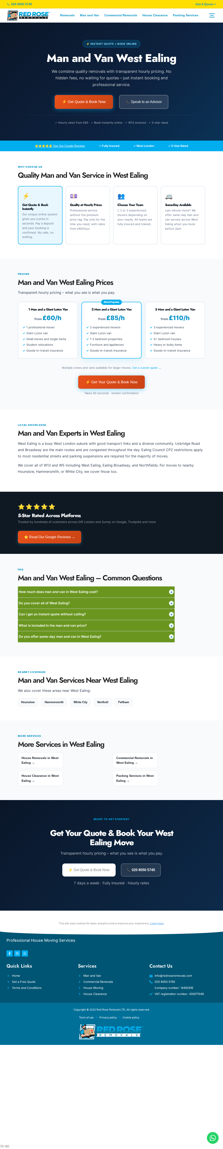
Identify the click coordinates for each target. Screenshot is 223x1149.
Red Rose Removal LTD (110, 1009)
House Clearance (155, 15)
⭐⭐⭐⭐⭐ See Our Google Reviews (60, 146)
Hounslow (28, 702)
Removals (67, 15)
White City (80, 702)
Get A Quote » (206, 4)
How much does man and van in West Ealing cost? (96, 592)
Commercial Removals (120, 15)
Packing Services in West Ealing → (135, 778)
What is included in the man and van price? (96, 625)
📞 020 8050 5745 (141, 870)
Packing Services (185, 15)
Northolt (102, 702)
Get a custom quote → (146, 367)
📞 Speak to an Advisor (144, 102)
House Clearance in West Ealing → (40, 778)
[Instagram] (17, 953)
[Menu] (212, 15)
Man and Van (89, 15)
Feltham (123, 702)
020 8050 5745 (21, 4)
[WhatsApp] (213, 1138)
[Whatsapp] (25, 953)
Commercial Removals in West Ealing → (134, 760)
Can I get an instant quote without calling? (96, 614)
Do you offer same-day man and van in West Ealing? (96, 636)
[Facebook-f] (10, 953)
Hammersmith (54, 702)
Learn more (157, 923)
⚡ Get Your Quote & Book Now (111, 382)
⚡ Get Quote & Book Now (84, 102)
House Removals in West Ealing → (40, 760)
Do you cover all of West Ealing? (96, 603)
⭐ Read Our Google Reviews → (49, 537)
